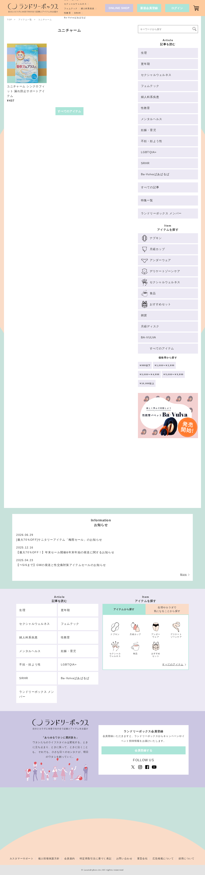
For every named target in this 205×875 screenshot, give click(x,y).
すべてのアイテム (172, 664)
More (183, 574)
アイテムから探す (124, 609)
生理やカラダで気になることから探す (167, 609)
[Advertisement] (168, 475)
